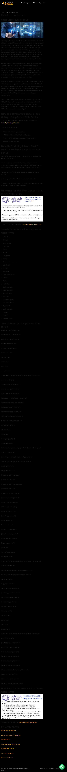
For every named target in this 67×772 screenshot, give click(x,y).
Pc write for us (5, 739)
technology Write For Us (8, 730)
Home (2, 12)
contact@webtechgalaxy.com (10, 123)
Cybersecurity (37, 3)
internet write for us (7, 753)
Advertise (51, 768)
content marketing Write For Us (10, 735)
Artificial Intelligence (25, 3)
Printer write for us (7, 758)
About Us (42, 768)
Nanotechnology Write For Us (10, 744)
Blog (47, 768)
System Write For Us (7, 748)
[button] (62, 767)
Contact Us (57, 768)
